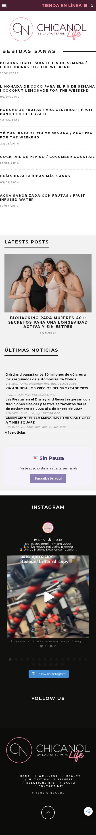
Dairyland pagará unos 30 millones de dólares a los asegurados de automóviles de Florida (46, 376)
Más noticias (15, 432)
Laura (70, 782)
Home (25, 776)
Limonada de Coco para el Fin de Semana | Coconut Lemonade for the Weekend (47, 88)
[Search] (92, 5)
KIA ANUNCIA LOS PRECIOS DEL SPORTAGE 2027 (47, 388)
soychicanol (47, 560)
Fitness (65, 779)
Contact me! (51, 786)
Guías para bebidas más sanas (35, 176)
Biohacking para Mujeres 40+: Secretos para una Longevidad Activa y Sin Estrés (48, 322)
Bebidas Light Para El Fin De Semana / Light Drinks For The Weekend (43, 65)
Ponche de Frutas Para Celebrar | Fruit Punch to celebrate (46, 112)
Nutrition (39, 779)
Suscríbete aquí (48, 478)
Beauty (73, 776)
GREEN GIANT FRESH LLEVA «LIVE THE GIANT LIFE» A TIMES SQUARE (48, 420)
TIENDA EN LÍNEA (62, 5)
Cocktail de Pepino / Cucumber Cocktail (47, 157)
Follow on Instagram (51, 674)
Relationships (40, 782)
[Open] (48, 596)
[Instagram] (84, 632)
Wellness (48, 776)
